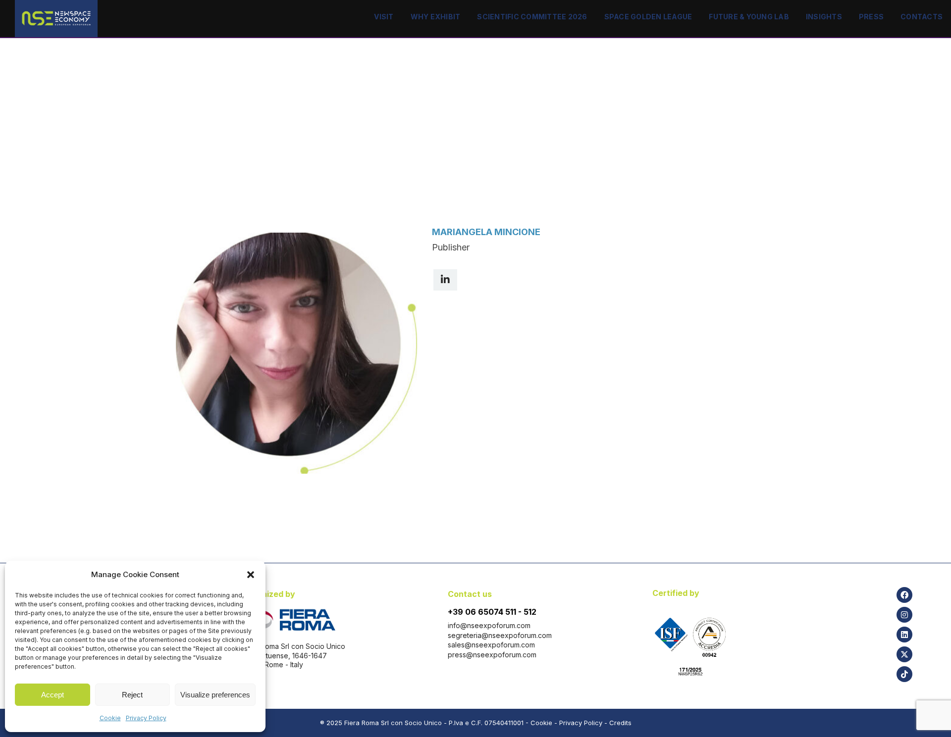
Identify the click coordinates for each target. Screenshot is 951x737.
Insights (824, 16)
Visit (383, 16)
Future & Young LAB (749, 16)
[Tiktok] (904, 674)
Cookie (110, 718)
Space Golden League (648, 16)
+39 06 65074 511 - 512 (492, 612)
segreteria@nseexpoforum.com (500, 635)
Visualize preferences (215, 694)
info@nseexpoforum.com (489, 625)
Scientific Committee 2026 (532, 16)
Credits (620, 723)
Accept (52, 694)
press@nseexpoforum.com (492, 654)
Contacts (921, 16)
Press (871, 16)
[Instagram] (904, 615)
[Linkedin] (904, 634)
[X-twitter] (904, 654)
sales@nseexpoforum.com (491, 644)
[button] (251, 575)
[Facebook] (904, 595)
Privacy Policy (146, 718)
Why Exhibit (436, 16)
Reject (132, 694)
